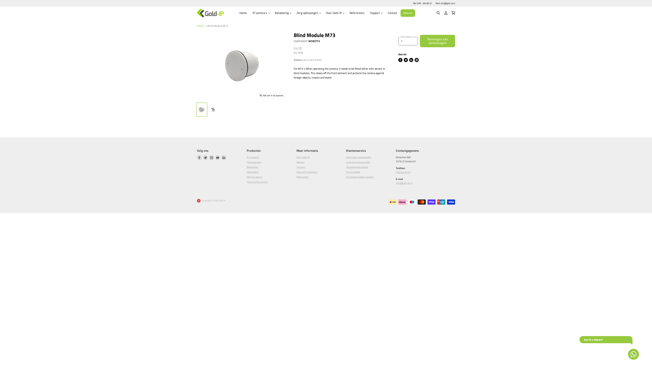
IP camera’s (260, 13)
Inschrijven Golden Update (359, 177)
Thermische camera (257, 182)
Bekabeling (282, 13)
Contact (392, 13)
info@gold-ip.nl (404, 183)
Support (375, 13)
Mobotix (314, 41)
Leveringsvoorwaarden (358, 162)
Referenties (357, 13)
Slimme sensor (254, 177)
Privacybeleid (353, 172)
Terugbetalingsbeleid (357, 167)
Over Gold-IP (334, 13)
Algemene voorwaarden (358, 157)
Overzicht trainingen (307, 172)
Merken (300, 162)
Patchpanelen (254, 162)
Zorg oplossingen (308, 13)
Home (243, 13)
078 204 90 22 (403, 172)
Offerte (407, 13)
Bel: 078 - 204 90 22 (422, 3)
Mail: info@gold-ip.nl (445, 3)
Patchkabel (252, 172)
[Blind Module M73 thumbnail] (202, 109)
